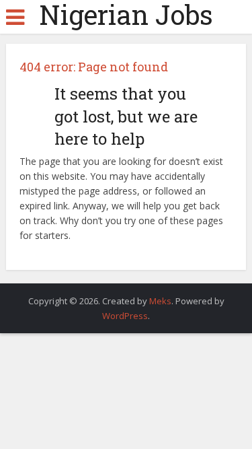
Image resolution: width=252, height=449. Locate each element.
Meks (160, 301)
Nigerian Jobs (126, 15)
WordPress (125, 316)
